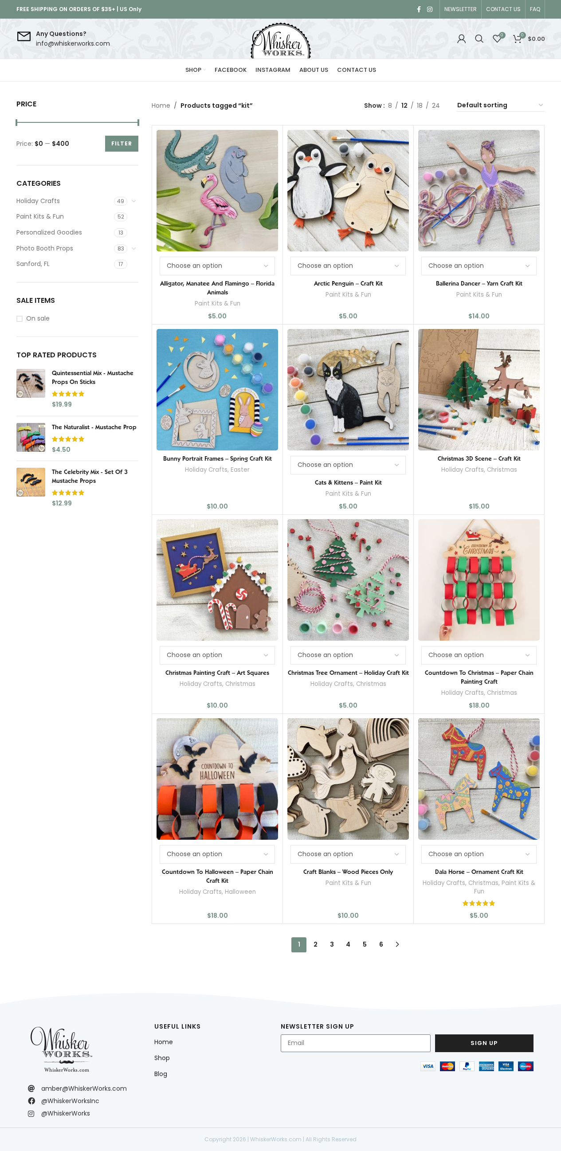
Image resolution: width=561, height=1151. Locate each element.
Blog (160, 1073)
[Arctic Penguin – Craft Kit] (348, 190)
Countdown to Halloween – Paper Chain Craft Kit (217, 876)
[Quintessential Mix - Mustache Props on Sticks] (30, 389)
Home (161, 105)
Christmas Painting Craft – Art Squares (217, 673)
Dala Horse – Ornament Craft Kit (479, 872)
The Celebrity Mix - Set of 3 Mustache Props (90, 476)
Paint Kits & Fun (40, 216)
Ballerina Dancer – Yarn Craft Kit (479, 283)
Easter (240, 470)
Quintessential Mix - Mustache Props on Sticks (92, 377)
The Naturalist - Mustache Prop (94, 427)
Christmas (502, 470)
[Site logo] (281, 38)
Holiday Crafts (38, 200)
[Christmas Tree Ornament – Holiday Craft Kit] (348, 580)
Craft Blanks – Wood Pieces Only (348, 872)
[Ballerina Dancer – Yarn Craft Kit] (479, 190)
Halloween (240, 892)
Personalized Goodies (49, 232)
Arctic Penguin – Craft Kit (348, 283)
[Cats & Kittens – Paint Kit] (348, 389)
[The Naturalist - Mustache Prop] (30, 438)
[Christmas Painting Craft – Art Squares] (217, 580)
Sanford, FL (33, 263)
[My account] (462, 38)
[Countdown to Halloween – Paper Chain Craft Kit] (217, 779)
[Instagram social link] (429, 10)
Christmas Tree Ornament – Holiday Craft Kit (348, 673)
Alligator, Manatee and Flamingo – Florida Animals (217, 287)
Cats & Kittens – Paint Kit (348, 482)
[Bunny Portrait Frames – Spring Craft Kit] (217, 389)
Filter (121, 143)
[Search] (479, 38)
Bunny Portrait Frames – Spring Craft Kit (217, 458)
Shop (162, 1057)
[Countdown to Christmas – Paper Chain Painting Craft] (479, 580)
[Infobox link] (63, 39)
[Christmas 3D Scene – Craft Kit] (479, 389)
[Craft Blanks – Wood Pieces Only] (348, 779)
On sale (38, 318)
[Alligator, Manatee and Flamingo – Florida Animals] (217, 190)
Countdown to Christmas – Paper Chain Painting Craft (479, 677)
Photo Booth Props (44, 248)
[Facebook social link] (419, 10)
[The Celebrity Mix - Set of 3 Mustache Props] (30, 488)
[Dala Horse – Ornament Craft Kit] (479, 779)
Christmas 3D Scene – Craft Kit (479, 458)
